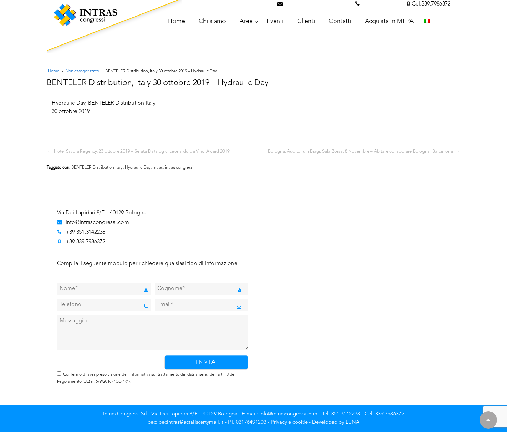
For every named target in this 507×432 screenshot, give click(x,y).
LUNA (352, 422)
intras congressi (179, 167)
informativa (140, 375)
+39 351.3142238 (85, 232)
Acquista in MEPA (389, 21)
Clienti (306, 21)
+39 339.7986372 (85, 242)
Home (53, 71)
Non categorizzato (82, 71)
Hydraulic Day (138, 167)
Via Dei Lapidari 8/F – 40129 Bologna (101, 213)
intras (158, 167)
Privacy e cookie (289, 422)
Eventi (275, 21)
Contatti (340, 21)
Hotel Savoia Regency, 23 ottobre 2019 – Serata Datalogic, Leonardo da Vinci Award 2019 (142, 151)
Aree (246, 21)
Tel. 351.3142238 (382, 4)
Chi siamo (212, 21)
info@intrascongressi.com (318, 4)
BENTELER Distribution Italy (97, 167)
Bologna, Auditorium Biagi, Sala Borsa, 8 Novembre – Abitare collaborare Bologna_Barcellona (360, 151)
